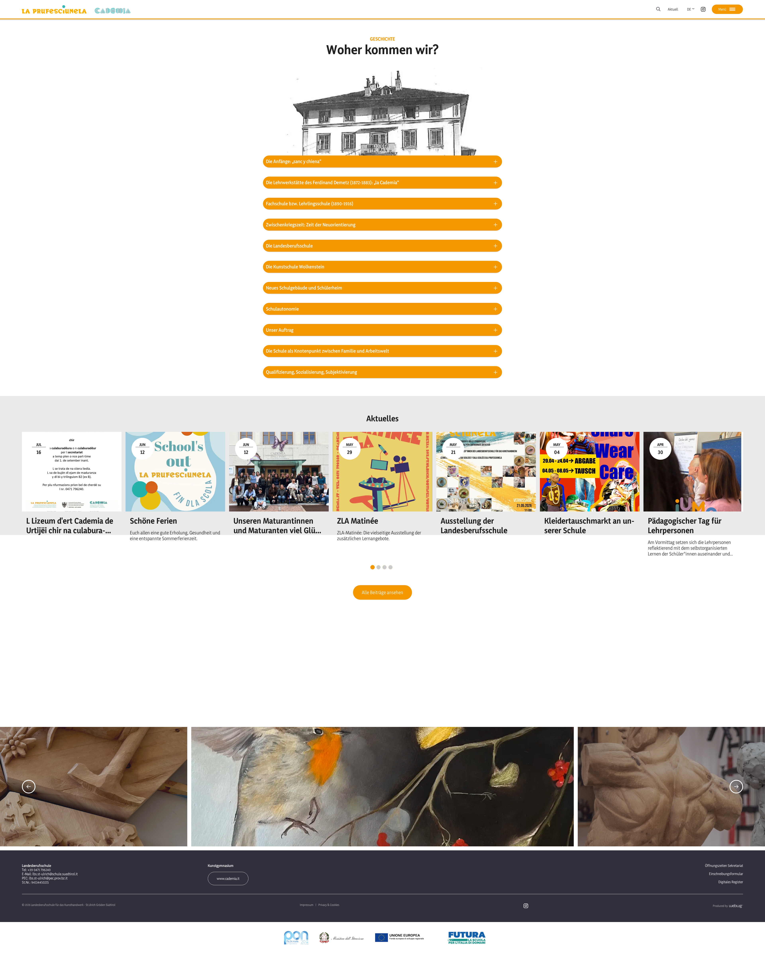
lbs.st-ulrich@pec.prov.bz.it (48, 878)
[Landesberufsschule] (54, 9)
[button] (28, 786)
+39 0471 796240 (39, 870)
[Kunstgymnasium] (112, 10)
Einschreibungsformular (726, 874)
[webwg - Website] (735, 906)
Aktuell (673, 9)
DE (689, 9)
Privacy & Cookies (328, 905)
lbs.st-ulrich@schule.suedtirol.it (55, 874)
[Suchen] (658, 9)
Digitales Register (730, 882)
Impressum (306, 905)
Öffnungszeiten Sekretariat (724, 865)
